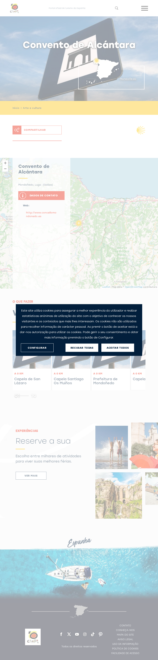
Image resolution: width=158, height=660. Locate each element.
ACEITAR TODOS (118, 347)
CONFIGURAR (37, 347)
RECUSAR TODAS (82, 347)
